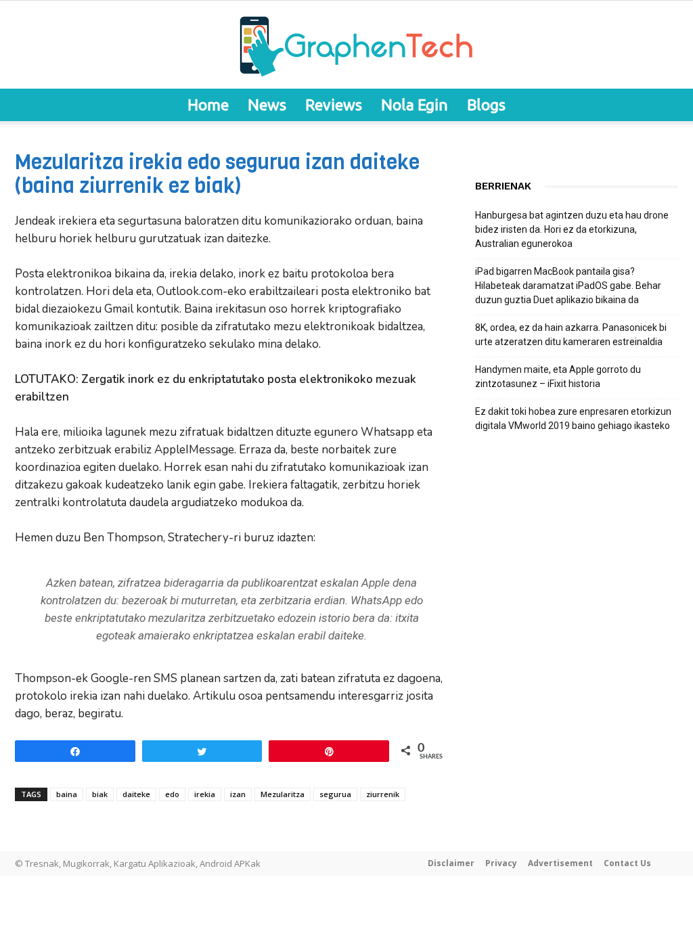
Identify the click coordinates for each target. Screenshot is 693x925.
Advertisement (560, 863)
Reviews (333, 104)
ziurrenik (382, 794)
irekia (204, 794)
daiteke (136, 794)
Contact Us (627, 863)
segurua (335, 794)
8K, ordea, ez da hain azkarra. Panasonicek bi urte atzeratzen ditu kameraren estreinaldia (571, 334)
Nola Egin (414, 104)
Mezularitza (283, 794)
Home (208, 104)
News (267, 104)
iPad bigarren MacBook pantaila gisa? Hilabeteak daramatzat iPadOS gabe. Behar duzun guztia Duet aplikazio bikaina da (568, 285)
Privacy (501, 863)
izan (238, 794)
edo (172, 794)
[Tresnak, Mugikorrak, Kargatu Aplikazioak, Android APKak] (346, 45)
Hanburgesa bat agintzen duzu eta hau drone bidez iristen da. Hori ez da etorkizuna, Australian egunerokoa (572, 229)
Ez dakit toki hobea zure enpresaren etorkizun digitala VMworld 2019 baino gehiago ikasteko (573, 418)
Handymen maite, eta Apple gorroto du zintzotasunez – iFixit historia (558, 376)
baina (66, 794)
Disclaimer (451, 863)
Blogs (486, 104)
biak (100, 794)
